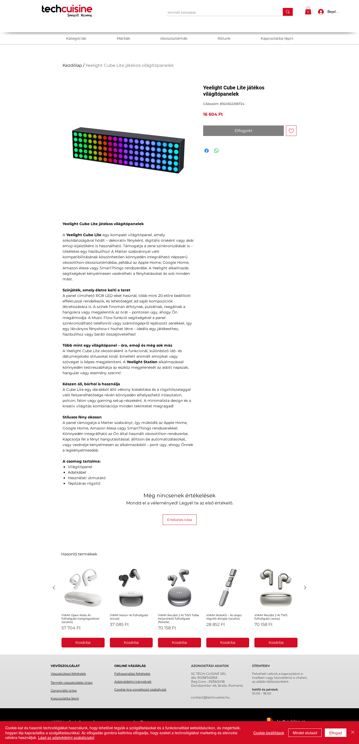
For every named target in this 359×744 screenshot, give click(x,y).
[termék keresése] (288, 12)
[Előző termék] (54, 587)
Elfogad (335, 732)
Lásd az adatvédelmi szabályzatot (66, 737)
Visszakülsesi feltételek (68, 674)
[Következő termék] (305, 587)
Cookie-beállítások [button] (268, 732)
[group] (179, 607)
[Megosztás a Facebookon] (206, 151)
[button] (308, 10)
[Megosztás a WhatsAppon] (216, 151)
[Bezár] (353, 732)
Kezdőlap (72, 65)
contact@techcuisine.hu (210, 697)
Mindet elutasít (305, 732)
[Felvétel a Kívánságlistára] (291, 130)
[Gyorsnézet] (83, 587)
